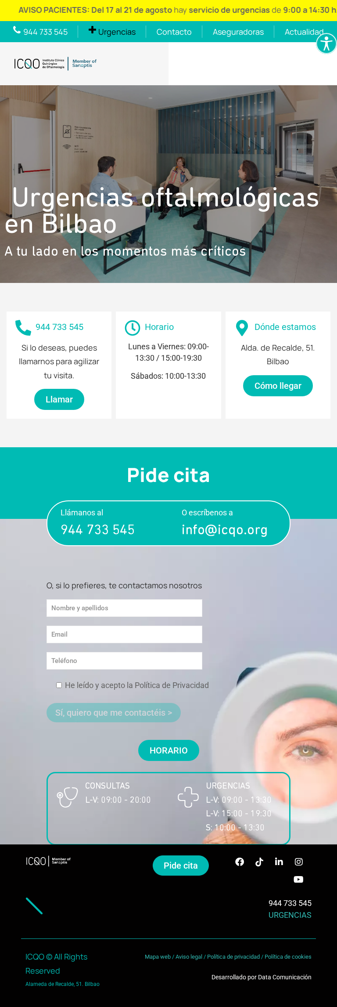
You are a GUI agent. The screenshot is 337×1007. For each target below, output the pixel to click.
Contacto (174, 31)
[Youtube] (299, 879)
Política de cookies (288, 956)
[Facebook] (239, 862)
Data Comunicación (285, 977)
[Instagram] (299, 862)
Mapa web (158, 956)
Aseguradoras (238, 31)
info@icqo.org (225, 531)
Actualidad (304, 31)
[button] (168, 750)
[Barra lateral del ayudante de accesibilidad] (326, 43)
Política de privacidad (233, 956)
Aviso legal (189, 956)
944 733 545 (98, 531)
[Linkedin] (279, 862)
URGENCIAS (290, 915)
